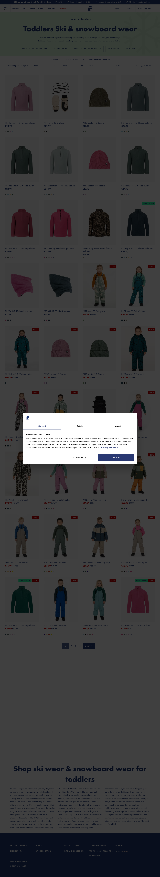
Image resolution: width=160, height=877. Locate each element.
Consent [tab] (42, 426)
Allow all (116, 457)
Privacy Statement (109, 447)
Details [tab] (80, 426)
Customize (78, 457)
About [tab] (118, 426)
